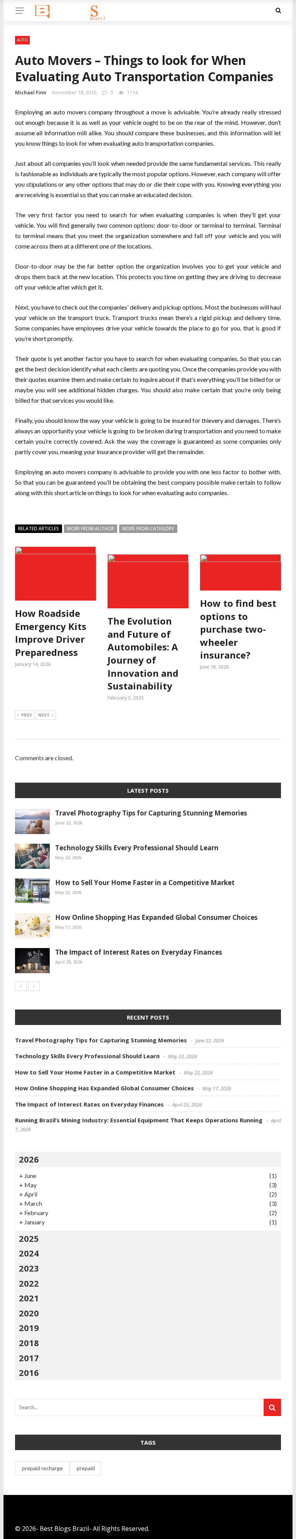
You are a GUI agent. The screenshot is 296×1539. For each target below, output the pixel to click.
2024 (29, 1253)
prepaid (86, 1468)
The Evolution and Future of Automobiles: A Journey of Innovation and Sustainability (143, 653)
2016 (29, 1372)
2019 (29, 1327)
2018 (29, 1342)
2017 (29, 1358)
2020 (29, 1313)
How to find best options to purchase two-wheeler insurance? (238, 629)
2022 (29, 1283)
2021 (29, 1298)
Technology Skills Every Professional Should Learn (137, 847)
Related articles (38, 528)
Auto (22, 40)
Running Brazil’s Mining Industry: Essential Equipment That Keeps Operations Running (138, 1120)
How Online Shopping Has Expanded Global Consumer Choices (156, 917)
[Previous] (21, 986)
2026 (29, 1159)
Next (44, 715)
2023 (29, 1268)
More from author (90, 528)
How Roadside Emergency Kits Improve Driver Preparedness (50, 633)
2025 (29, 1238)
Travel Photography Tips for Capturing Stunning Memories (151, 813)
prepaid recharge (42, 1468)
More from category (148, 528)
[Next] (34, 986)
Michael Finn (30, 92)
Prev (26, 715)
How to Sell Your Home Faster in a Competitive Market (145, 882)
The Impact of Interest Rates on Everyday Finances (138, 952)
